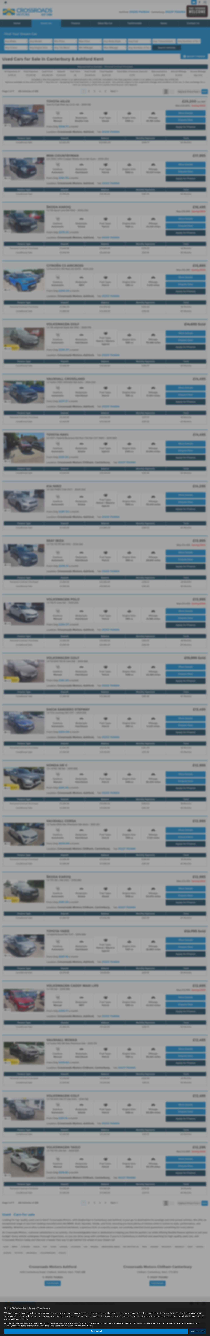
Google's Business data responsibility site (122, 1323)
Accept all (96, 1331)
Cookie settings (197, 1331)
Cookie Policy (20, 1319)
